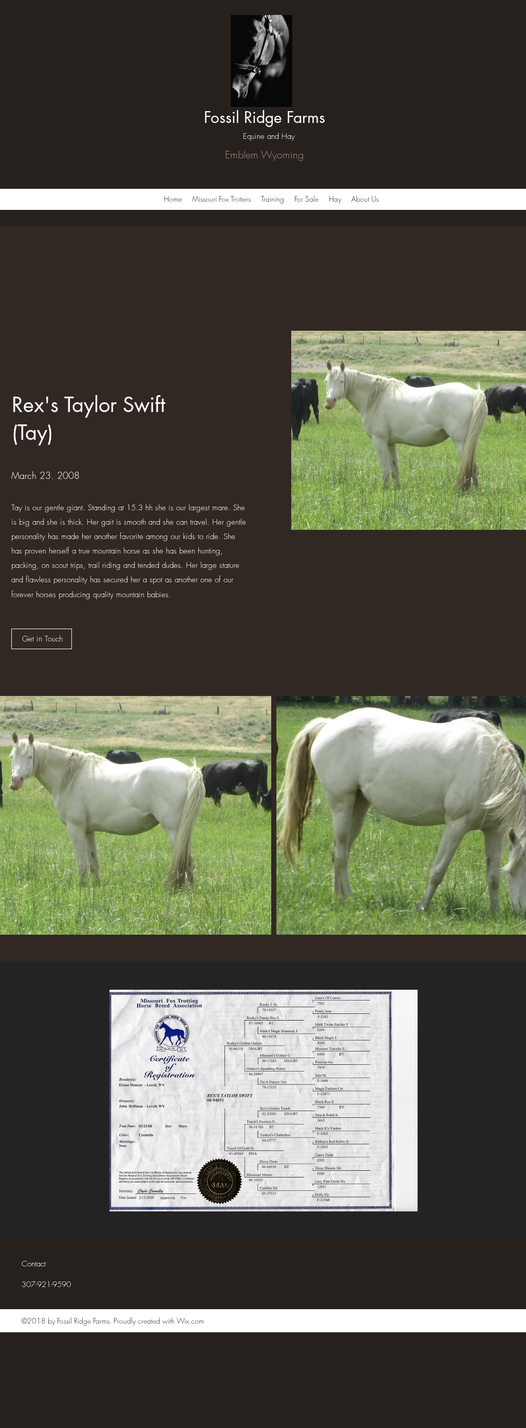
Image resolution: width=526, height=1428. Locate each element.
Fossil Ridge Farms (264, 117)
